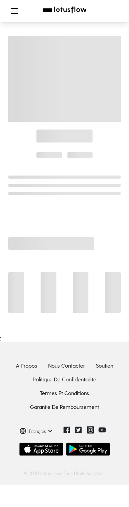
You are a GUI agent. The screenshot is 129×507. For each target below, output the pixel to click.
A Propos (26, 365)
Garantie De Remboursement (64, 406)
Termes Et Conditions (64, 393)
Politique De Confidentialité (64, 379)
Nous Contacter (66, 365)
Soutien (104, 365)
